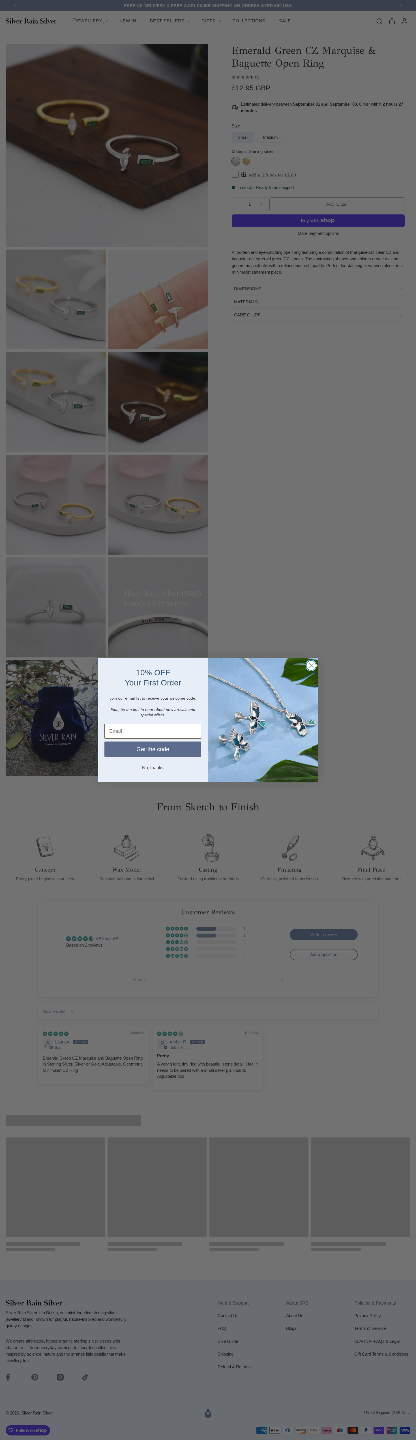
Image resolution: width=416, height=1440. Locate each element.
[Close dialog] (311, 665)
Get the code (152, 749)
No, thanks (153, 767)
